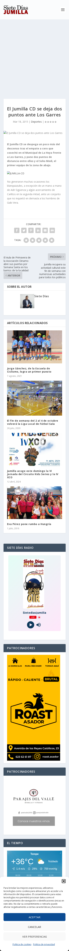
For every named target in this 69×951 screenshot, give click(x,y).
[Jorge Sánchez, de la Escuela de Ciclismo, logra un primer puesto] (34, 346)
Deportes (36, 121)
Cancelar (34, 927)
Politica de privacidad (44, 944)
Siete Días (41, 296)
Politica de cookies (22, 944)
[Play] (30, 624)
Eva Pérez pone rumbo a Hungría (29, 524)
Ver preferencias (34, 936)
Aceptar (34, 917)
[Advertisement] (34, 55)
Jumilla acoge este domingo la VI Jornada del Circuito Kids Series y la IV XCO (32, 474)
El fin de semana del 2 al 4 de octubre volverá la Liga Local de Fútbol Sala (32, 422)
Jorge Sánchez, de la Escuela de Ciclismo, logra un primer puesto (29, 370)
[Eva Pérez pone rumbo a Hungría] (34, 502)
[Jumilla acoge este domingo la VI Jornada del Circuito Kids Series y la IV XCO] (34, 449)
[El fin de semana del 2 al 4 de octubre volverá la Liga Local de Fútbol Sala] (34, 398)
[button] (63, 881)
